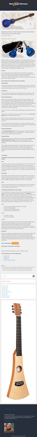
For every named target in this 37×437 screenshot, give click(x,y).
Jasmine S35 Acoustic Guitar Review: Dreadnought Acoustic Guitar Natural (17, 270)
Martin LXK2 (29, 201)
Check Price (15, 243)
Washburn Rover (31, 267)
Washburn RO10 (24, 267)
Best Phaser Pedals (5, 287)
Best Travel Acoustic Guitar (9, 260)
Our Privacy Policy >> (7, 420)
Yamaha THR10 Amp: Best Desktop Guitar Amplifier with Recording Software (17, 268)
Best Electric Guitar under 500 (6, 292)
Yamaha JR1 (23, 201)
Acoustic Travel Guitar (7, 267)
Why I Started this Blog (10, 409)
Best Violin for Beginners (6, 297)
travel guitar (18, 267)
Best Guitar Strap (4, 294)
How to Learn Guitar (5, 285)
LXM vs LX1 (6, 258)
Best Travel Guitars (5, 293)
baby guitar (14, 267)
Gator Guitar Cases (5, 289)
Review (4, 265)
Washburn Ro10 (14, 64)
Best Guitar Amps (4, 288)
